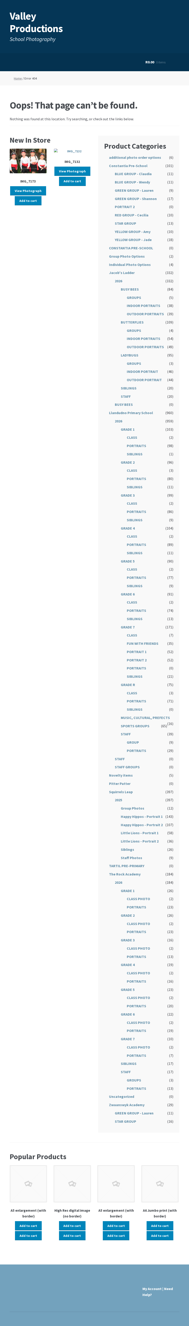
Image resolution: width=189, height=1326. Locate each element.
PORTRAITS (136, 445)
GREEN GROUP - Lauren (134, 190)
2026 (118, 281)
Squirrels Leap (121, 792)
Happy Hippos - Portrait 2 (142, 824)
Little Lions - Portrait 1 (140, 833)
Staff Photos (131, 857)
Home (18, 78)
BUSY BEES (130, 289)
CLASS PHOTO (138, 898)
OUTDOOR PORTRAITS (145, 314)
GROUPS (134, 297)
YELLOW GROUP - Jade (133, 239)
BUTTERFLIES (132, 322)
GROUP (133, 742)
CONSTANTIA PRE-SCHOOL (131, 248)
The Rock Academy (125, 874)
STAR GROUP (125, 223)
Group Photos (132, 808)
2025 (118, 800)
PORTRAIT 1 (137, 651)
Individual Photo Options (130, 264)
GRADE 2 (128, 462)
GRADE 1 (128, 429)
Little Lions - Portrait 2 (140, 841)
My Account (152, 1288)
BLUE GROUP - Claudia (133, 173)
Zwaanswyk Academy (127, 1104)
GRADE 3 (128, 495)
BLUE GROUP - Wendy (132, 182)
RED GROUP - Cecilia (131, 215)
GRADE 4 (128, 528)
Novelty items (121, 775)
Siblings (127, 849)
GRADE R (128, 684)
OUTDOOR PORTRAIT (144, 379)
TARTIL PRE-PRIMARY (126, 865)
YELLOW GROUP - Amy (133, 231)
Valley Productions (36, 22)
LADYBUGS (129, 355)
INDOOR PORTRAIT (142, 371)
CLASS (132, 437)
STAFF (126, 396)
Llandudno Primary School (131, 412)
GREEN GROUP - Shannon (136, 198)
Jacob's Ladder (122, 272)
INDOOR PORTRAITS (143, 305)
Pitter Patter (119, 783)
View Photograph (28, 191)
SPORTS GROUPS (135, 726)
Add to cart (28, 201)
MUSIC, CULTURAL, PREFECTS (145, 717)
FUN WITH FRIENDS (142, 643)
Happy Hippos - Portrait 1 (142, 816)
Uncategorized (121, 1096)
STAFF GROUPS (127, 767)
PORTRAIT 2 (125, 206)
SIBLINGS (128, 388)
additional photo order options (135, 157)
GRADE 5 (128, 561)
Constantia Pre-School (128, 165)
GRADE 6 (128, 594)
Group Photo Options (127, 256)
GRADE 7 (128, 627)
